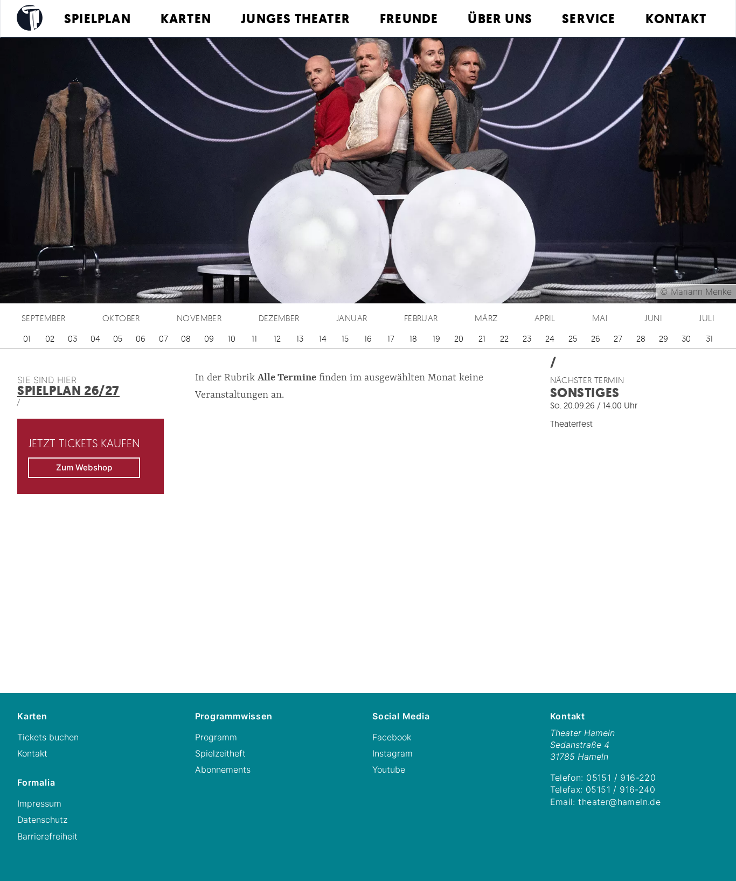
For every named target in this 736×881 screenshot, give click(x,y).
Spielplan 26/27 (68, 390)
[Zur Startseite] (30, 18)
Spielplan (97, 18)
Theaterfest (571, 423)
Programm (216, 737)
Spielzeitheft (220, 753)
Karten (186, 18)
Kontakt (675, 18)
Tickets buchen (48, 737)
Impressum (39, 803)
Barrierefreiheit (47, 836)
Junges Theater (295, 18)
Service (588, 18)
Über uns (500, 18)
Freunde (409, 18)
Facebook (391, 737)
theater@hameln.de (619, 801)
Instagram (392, 753)
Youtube (388, 769)
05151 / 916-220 (621, 777)
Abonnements (223, 769)
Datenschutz (42, 819)
